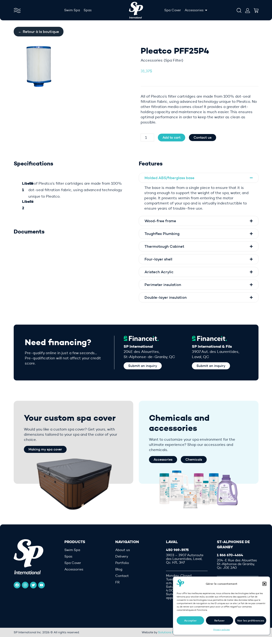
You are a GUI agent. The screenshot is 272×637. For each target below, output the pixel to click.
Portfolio (122, 563)
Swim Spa (72, 550)
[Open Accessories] (206, 10)
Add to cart (171, 137)
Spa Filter (173, 60)
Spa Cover (72, 563)
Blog (118, 569)
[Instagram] (25, 585)
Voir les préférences (250, 620)
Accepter (190, 620)
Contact (122, 576)
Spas (68, 556)
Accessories (152, 60)
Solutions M (166, 632)
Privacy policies (221, 629)
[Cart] (256, 9)
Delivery (121, 556)
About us (122, 550)
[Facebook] (17, 585)
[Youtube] (41, 585)
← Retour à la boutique (38, 31)
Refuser (219, 620)
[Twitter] (33, 585)
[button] (264, 584)
